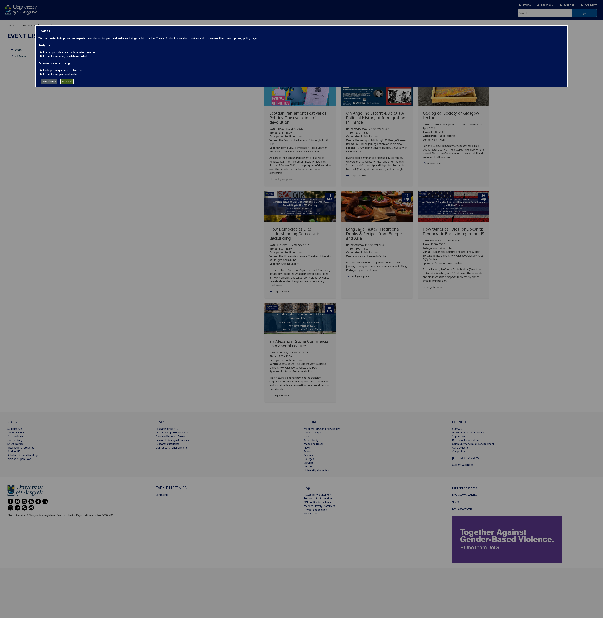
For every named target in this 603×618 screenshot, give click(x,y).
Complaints (459, 451)
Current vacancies (462, 464)
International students (20, 447)
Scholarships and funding (22, 455)
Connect (591, 5)
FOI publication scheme (318, 502)
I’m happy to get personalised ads (63, 70)
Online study (14, 440)
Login (18, 49)
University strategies (316, 470)
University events (30, 25)
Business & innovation (465, 440)
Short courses (15, 444)
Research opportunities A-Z (172, 432)
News (307, 447)
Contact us (162, 495)
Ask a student (460, 447)
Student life (14, 451)
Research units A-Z (167, 428)
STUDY (12, 422)
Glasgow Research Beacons (172, 436)
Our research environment (171, 447)
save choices (49, 81)
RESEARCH (163, 422)
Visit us (308, 436)
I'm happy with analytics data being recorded (69, 52)
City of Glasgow (313, 432)
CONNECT (459, 422)
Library (308, 466)
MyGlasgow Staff (462, 509)
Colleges (309, 459)
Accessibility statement (317, 494)
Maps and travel (313, 444)
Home (11, 25)
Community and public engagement (473, 444)
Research (547, 5)
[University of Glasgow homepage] (20, 9)
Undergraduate (16, 432)
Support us (458, 436)
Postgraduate (15, 436)
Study (527, 5)
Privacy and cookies (315, 509)
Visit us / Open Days (19, 459)
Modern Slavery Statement (319, 506)
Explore (569, 5)
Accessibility (311, 440)
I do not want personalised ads (61, 74)
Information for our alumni (468, 432)
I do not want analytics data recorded (65, 56)
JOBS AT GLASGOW (465, 458)
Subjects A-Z (14, 428)
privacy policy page (245, 38)
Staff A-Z (457, 428)
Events (308, 451)
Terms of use (311, 513)
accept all (67, 81)
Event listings (31, 36)
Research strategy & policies (172, 440)
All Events (21, 56)
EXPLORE (310, 422)
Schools (308, 455)
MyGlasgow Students (464, 494)
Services (309, 462)
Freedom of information (318, 498)
